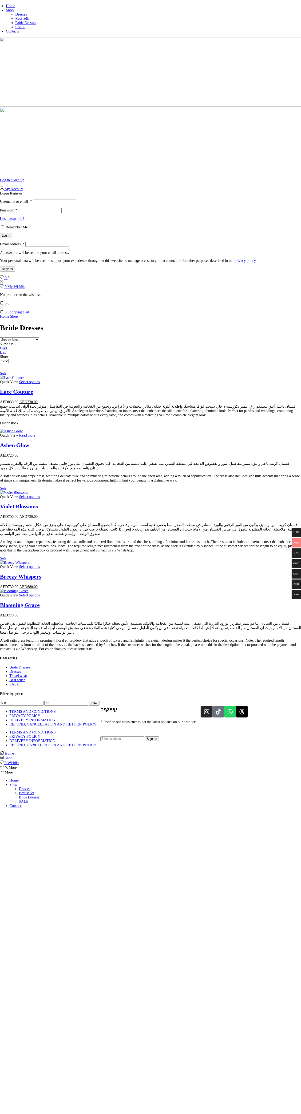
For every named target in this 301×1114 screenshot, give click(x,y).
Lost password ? (12, 219)
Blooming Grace (20, 605)
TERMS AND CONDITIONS (32, 711)
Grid (3, 348)
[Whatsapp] (230, 711)
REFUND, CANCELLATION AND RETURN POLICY (53, 724)
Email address (12, 244)
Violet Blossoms (19, 506)
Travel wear (18, 676)
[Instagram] (206, 711)
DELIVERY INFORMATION (32, 720)
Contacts (12, 31)
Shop (10, 10)
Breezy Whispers (20, 577)
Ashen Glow (14, 445)
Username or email (16, 201)
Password (8, 210)
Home (10, 6)
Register (7, 269)
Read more (27, 435)
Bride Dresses (25, 23)
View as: (6, 344)
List (3, 352)
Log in (6, 235)
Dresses (21, 14)
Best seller (23, 18)
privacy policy (245, 261)
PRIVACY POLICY (24, 716)
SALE (20, 27)
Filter (94, 703)
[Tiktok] (218, 711)
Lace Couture (16, 392)
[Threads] (242, 711)
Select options (29, 382)
